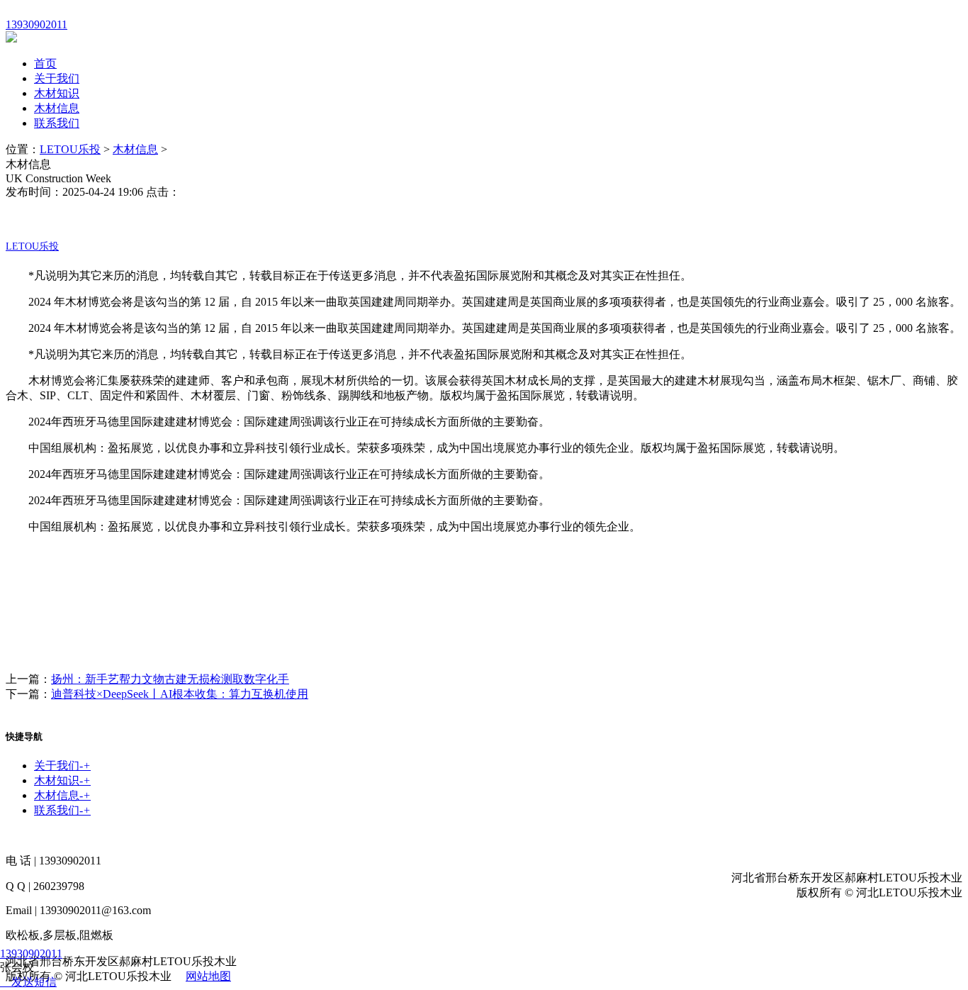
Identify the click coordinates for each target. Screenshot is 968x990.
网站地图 (208, 976)
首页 (45, 63)
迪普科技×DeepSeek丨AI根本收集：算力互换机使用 (179, 694)
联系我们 (56, 123)
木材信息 (56, 108)
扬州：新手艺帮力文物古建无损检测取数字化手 (170, 679)
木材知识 (56, 93)
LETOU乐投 (70, 149)
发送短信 (34, 982)
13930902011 (31, 953)
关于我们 (56, 78)
